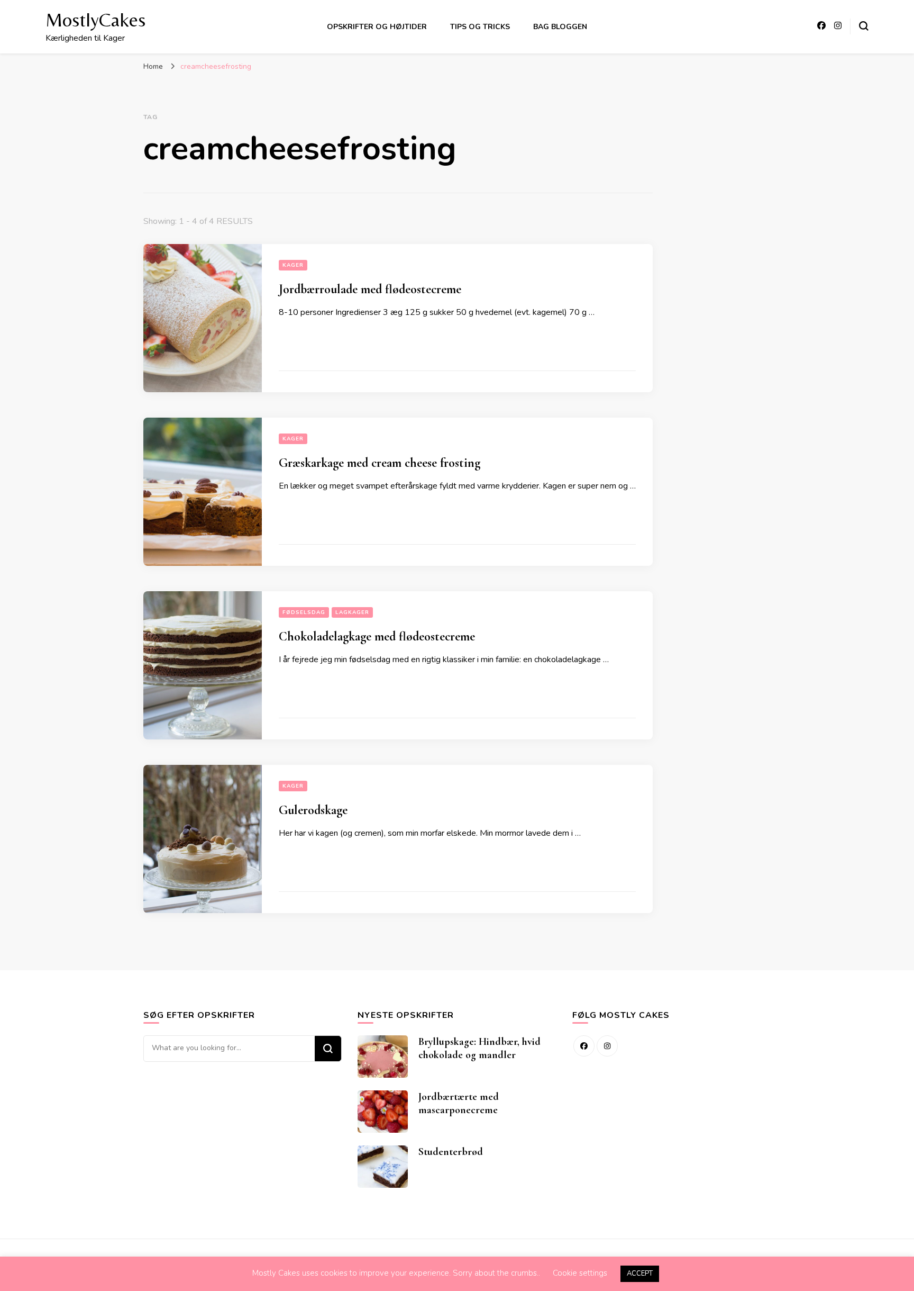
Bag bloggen (560, 27)
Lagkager (352, 612)
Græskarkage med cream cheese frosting (379, 463)
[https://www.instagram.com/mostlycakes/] (607, 1046)
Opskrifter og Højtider (377, 27)
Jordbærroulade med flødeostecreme (370, 289)
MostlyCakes (95, 20)
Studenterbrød (450, 1151)
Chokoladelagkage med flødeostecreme (377, 636)
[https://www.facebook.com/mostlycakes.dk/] (584, 1046)
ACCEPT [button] (640, 1273)
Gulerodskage (313, 810)
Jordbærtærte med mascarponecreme (458, 1103)
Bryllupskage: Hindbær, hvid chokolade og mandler (479, 1048)
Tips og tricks (480, 27)
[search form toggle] (864, 26)
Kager (293, 265)
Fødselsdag (303, 612)
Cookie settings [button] (580, 1273)
